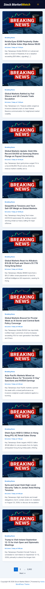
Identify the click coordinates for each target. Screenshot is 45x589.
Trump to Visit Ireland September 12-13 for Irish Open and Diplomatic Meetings (22, 542)
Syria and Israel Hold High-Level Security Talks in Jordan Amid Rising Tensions (22, 487)
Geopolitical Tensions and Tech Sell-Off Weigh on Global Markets (21, 207)
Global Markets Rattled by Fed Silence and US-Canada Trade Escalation (19, 96)
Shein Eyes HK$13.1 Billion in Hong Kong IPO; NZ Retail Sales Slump (21, 434)
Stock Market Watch (17, 4)
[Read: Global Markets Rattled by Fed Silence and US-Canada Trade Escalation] (22, 75)
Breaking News (10, 37)
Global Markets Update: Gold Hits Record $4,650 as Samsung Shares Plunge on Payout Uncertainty (22, 153)
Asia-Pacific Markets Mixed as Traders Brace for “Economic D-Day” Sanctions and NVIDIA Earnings (22, 378)
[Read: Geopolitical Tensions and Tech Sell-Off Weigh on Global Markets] (22, 187)
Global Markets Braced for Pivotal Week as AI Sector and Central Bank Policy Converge (22, 320)
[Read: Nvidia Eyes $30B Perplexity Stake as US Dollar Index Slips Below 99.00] (22, 22)
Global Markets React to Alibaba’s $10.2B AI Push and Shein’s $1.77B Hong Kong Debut (21, 263)
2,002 (29, 569)
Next (23, 573)
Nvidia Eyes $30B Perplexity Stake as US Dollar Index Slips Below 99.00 (22, 42)
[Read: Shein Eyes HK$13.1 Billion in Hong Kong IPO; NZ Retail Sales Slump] (22, 414)
